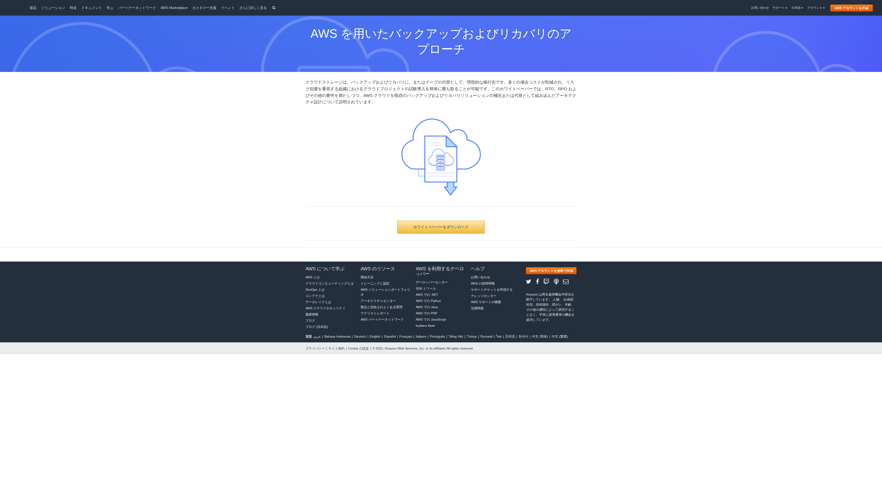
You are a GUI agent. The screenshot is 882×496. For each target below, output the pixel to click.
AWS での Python (428, 301)
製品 (33, 8)
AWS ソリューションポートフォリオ (385, 292)
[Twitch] (548, 282)
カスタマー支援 (204, 8)
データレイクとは (318, 302)
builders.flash (425, 325)
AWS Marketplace (174, 8)
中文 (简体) (540, 336)
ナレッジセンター (484, 296)
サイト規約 (336, 348)
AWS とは (312, 277)
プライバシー (315, 348)
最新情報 (311, 314)
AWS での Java (427, 307)
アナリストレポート (375, 313)
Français (405, 336)
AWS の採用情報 (483, 283)
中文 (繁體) (560, 336)
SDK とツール (426, 288)
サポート (779, 7)
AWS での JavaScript (431, 319)
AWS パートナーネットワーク (382, 319)
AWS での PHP (426, 313)
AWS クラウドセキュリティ (325, 308)
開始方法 (367, 277)
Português (437, 336)
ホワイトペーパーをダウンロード (441, 227)
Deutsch (360, 336)
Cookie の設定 (358, 348)
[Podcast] (558, 282)
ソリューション (53, 8)
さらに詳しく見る (253, 8)
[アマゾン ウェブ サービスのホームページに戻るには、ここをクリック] (16, 8)
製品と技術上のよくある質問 (381, 307)
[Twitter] (531, 282)
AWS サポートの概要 (486, 302)
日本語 (796, 7)
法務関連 (477, 308)
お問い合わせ (760, 7)
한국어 (523, 336)
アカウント (815, 7)
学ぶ (110, 8)
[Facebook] (540, 282)
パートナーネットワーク (137, 8)
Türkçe (472, 336)
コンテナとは (315, 296)
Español (390, 336)
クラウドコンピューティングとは (329, 283)
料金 (73, 8)
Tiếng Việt (456, 336)
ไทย (499, 336)
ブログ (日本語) (316, 327)
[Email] (568, 282)
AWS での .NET (427, 294)
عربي (317, 336)
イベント (228, 8)
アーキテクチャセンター (378, 301)
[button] (551, 270)
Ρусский (486, 336)
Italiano (421, 336)
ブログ (310, 320)
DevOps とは (315, 289)
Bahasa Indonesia (337, 336)
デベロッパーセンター (432, 282)
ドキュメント (91, 8)
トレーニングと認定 (375, 283)
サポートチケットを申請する (492, 289)
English (375, 336)
